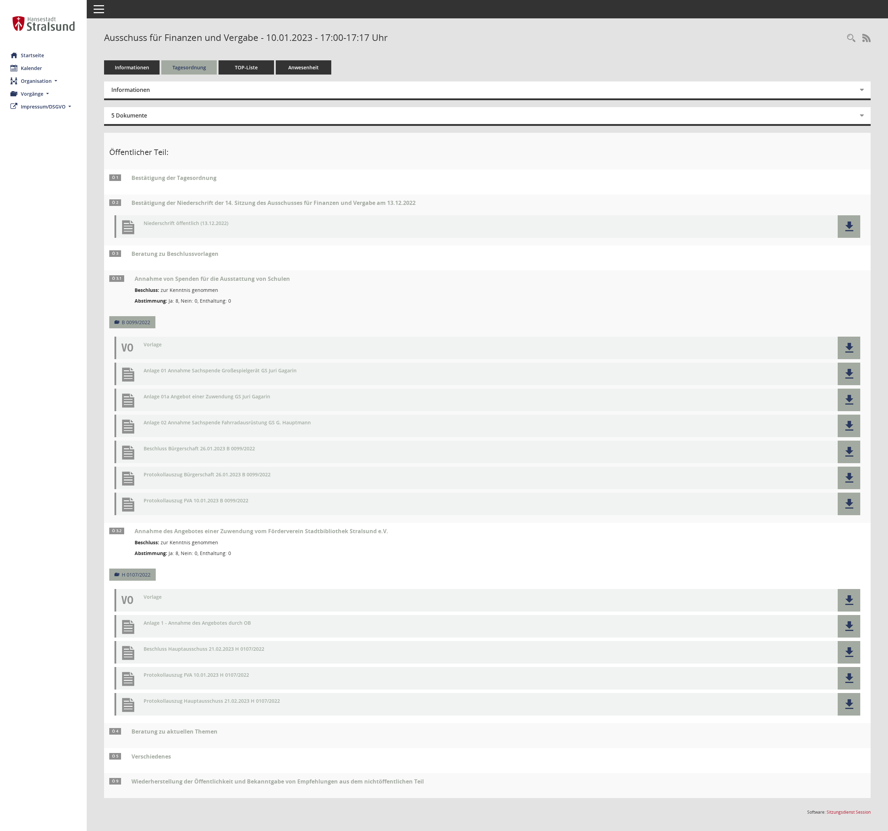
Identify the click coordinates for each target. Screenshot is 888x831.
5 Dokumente (129, 115)
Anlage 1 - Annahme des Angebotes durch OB (197, 623)
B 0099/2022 (136, 322)
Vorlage (153, 345)
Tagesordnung (189, 67)
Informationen (132, 67)
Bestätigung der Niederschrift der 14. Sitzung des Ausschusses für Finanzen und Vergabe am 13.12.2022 (273, 203)
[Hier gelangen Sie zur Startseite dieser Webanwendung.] (43, 23)
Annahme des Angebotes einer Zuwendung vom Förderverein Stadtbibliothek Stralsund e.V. (261, 531)
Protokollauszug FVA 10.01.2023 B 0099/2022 (196, 501)
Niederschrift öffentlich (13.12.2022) (186, 223)
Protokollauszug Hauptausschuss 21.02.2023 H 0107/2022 (212, 701)
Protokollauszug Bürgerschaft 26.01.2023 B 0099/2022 (207, 475)
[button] (43, 81)
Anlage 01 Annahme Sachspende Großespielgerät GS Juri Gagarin (220, 371)
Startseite (32, 55)
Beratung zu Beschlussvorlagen (175, 254)
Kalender (31, 68)
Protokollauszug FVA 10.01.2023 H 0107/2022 (196, 675)
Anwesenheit (303, 67)
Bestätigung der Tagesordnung (173, 178)
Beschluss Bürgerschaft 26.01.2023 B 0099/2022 (199, 449)
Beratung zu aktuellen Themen (174, 731)
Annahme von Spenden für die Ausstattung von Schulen (212, 279)
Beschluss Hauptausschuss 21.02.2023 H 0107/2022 (204, 649)
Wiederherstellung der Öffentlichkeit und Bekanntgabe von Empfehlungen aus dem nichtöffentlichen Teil (277, 781)
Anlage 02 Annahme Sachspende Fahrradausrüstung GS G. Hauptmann (227, 423)
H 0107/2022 (136, 574)
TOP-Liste (246, 67)
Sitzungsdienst (849, 812)
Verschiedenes (151, 756)
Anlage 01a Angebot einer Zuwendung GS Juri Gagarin (207, 397)
